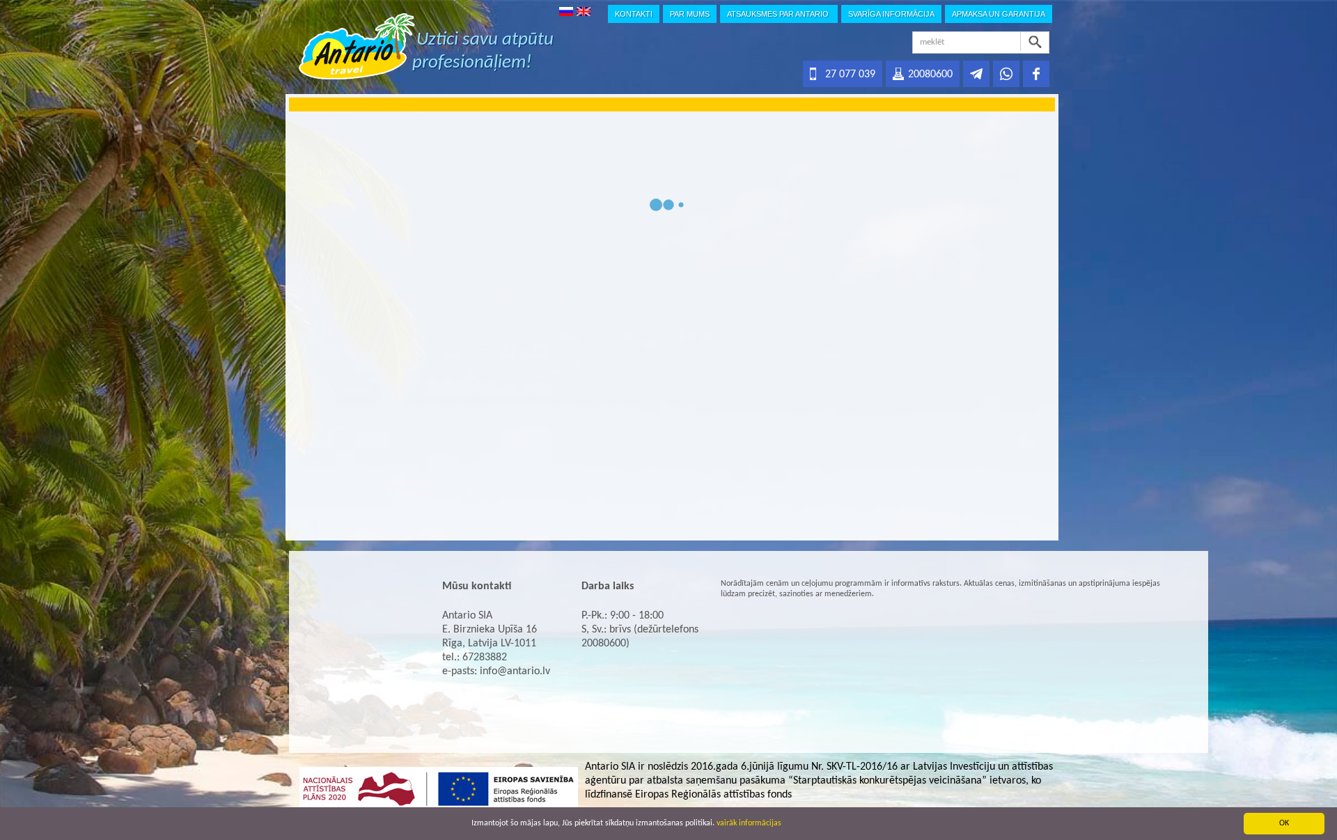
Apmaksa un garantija (998, 14)
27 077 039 (850, 74)
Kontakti (633, 14)
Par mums (690, 14)
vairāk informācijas (749, 823)
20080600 (930, 74)
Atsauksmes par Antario (779, 14)
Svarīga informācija (891, 14)
